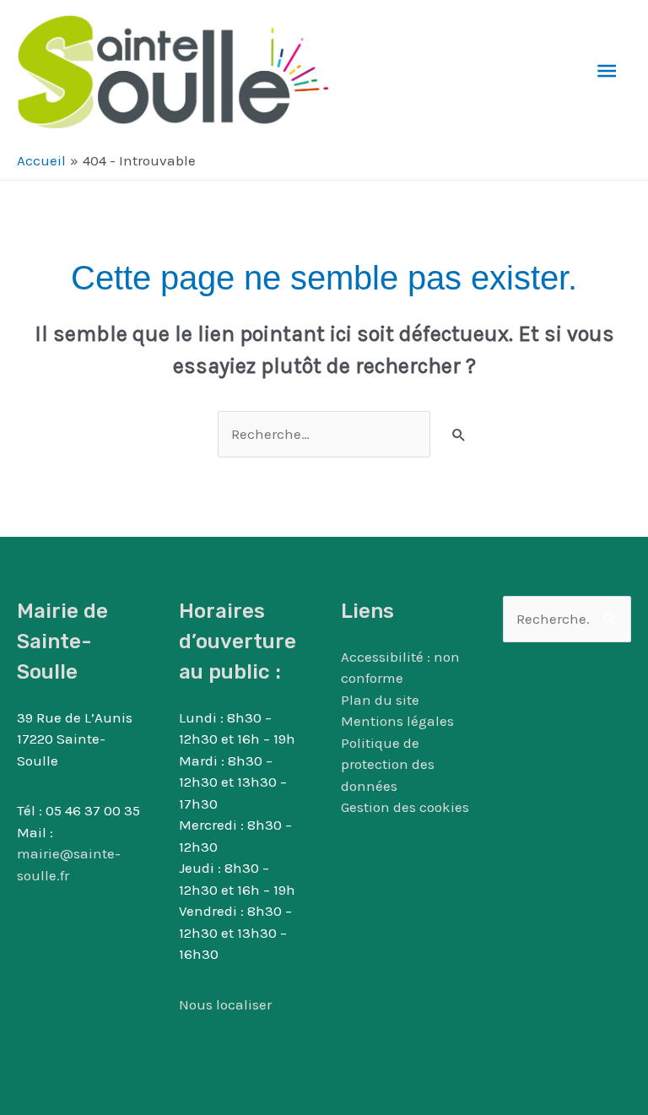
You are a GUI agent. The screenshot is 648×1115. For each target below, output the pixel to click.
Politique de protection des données (388, 764)
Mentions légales (397, 720)
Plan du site (380, 699)
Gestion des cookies (405, 806)
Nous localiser (225, 1004)
